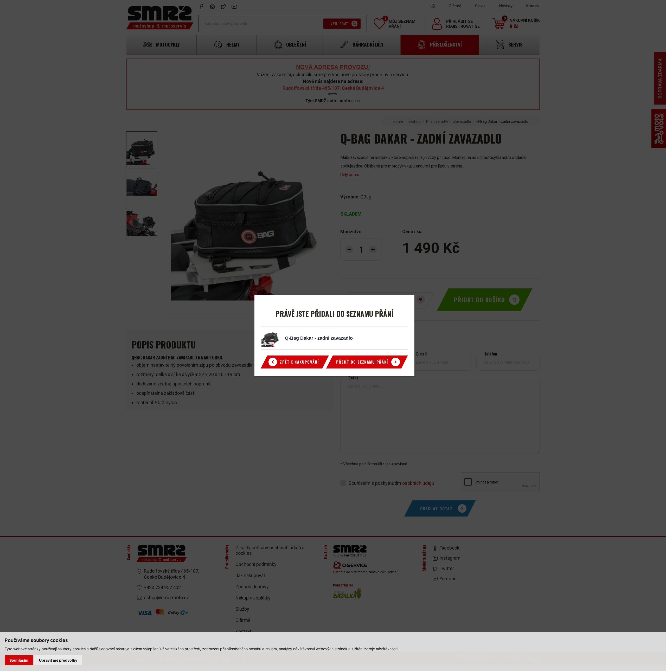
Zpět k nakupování (299, 362)
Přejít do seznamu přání (362, 362)
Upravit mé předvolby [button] (58, 660)
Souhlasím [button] (18, 660)
